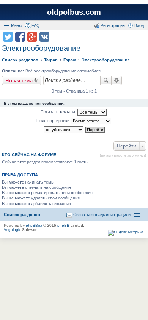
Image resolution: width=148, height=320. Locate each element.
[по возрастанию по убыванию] (64, 129)
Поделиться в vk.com (44, 37)
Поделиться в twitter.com (8, 37)
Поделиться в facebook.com (20, 37)
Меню (16, 25)
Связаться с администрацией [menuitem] (102, 214)
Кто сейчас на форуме (29, 154)
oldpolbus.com (74, 12)
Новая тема (19, 80)
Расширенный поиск (117, 80)
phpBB (63, 225)
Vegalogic (12, 229)
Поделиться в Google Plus (32, 37)
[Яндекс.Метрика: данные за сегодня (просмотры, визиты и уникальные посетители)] (125, 233)
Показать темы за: (59, 112)
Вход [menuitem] (139, 25)
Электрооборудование (41, 48)
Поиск (106, 80)
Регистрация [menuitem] (113, 25)
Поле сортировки (53, 120)
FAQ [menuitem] (35, 25)
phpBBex (34, 225)
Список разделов (22, 214)
